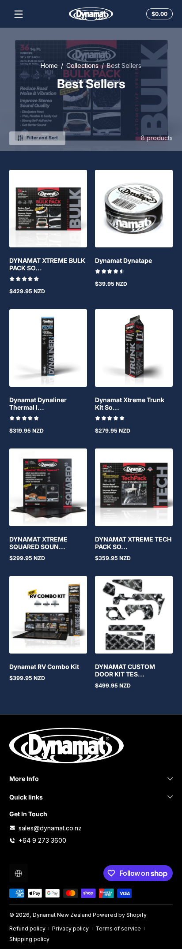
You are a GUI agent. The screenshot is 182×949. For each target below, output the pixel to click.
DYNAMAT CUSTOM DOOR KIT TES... (125, 670)
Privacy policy (70, 928)
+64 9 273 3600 (42, 840)
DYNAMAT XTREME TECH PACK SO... (133, 542)
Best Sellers (124, 65)
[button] (158, 14)
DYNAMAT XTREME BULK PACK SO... (47, 264)
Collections (82, 65)
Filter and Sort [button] (42, 138)
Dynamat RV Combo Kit (44, 666)
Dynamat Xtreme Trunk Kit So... (129, 403)
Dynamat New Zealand (62, 915)
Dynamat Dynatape (123, 260)
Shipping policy (29, 939)
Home (49, 65)
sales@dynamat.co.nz (50, 828)
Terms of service (118, 928)
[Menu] (18, 14)
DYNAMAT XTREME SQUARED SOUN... (38, 542)
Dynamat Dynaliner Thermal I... (38, 403)
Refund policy (27, 928)
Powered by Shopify (120, 915)
